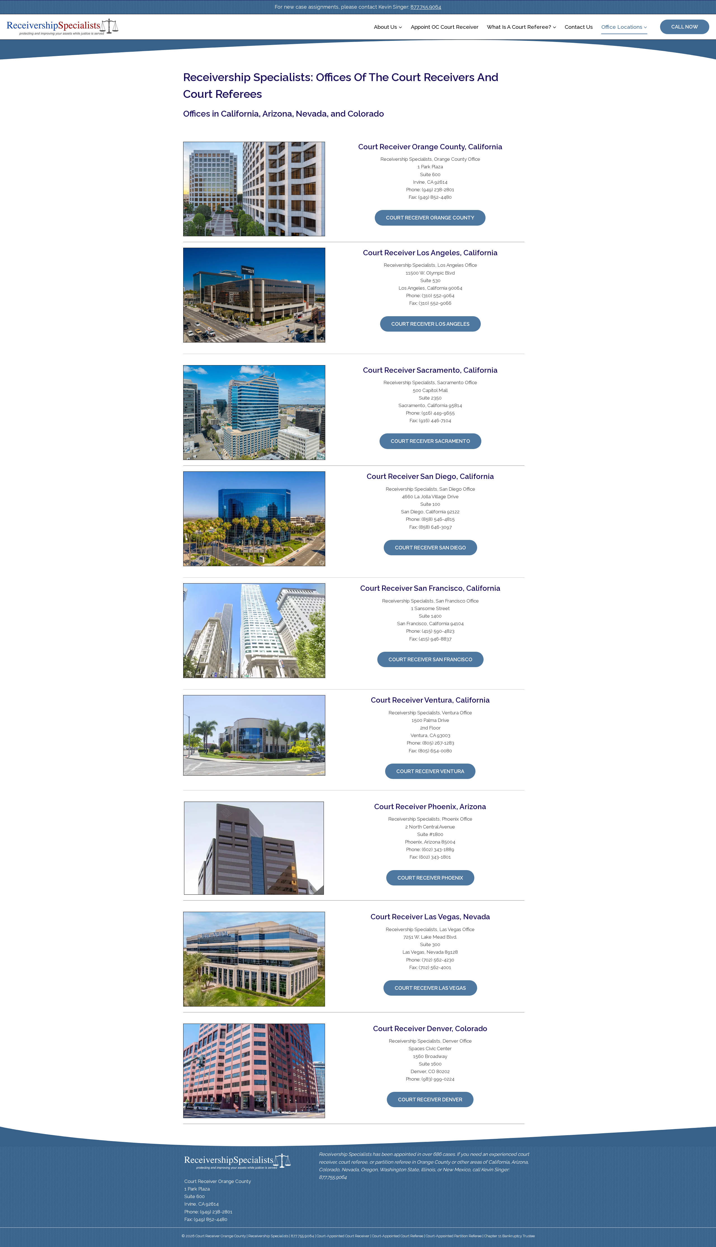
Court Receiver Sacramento (430, 441)
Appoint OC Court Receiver (445, 27)
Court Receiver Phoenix (430, 878)
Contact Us (579, 27)
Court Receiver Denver (430, 1099)
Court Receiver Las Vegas (430, 988)
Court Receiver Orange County (430, 218)
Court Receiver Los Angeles (430, 324)
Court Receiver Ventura (430, 771)
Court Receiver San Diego (430, 548)
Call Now (684, 27)
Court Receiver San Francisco (430, 659)
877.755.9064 (426, 7)
